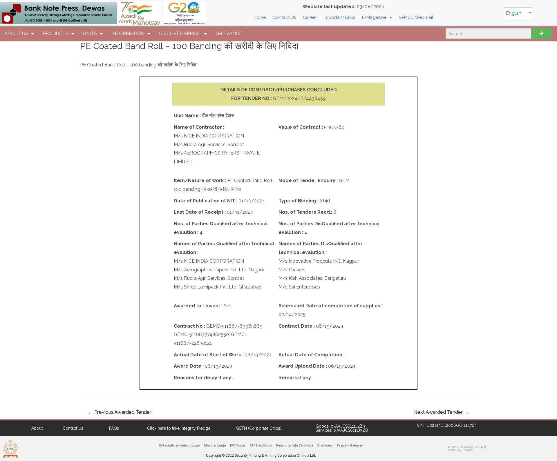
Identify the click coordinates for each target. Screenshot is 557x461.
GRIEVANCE (229, 33)
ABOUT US (16, 33)
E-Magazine (374, 17)
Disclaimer (325, 445)
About (37, 428)
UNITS (90, 33)
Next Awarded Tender (441, 412)
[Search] (541, 33)
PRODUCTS (55, 33)
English (513, 13)
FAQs (114, 428)
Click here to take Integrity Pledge (178, 428)
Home (260, 17)
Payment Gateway (350, 445)
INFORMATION (127, 33)
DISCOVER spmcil (180, 33)
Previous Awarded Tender (119, 412)
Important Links (339, 17)
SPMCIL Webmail (416, 17)
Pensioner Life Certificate (294, 445)
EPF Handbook (261, 445)
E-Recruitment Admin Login (179, 445)
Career (310, 17)
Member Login (215, 445)
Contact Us (284, 17)
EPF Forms (238, 445)
